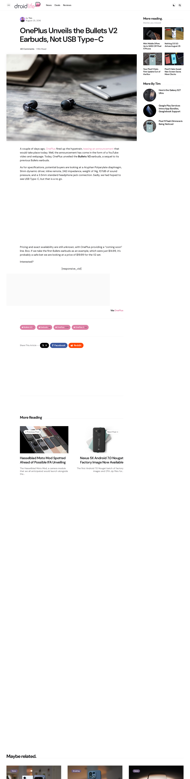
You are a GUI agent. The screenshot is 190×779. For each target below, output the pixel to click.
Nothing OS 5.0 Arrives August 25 (172, 44)
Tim (30, 18)
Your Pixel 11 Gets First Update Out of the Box (151, 72)
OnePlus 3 (81, 327)
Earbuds (45, 327)
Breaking (76, 771)
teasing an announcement (98, 148)
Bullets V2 (29, 327)
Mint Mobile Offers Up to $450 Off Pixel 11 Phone (152, 46)
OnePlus (51, 148)
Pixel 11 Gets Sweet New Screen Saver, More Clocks (173, 72)
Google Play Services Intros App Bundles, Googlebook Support (169, 108)
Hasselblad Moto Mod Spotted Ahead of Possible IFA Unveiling (43, 460)
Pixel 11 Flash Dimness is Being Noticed (171, 122)
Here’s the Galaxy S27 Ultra (170, 92)
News (14, 771)
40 (27, 49)
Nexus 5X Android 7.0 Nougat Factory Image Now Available (101, 460)
